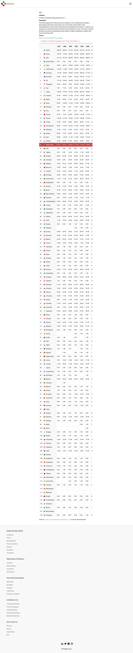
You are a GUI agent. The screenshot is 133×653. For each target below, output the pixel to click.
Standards (10, 550)
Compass (9, 588)
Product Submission (13, 607)
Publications (10, 591)
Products (9, 547)
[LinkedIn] (62, 644)
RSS (8, 635)
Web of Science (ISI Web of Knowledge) (51, 38)
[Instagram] (72, 644)
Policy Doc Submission (13, 613)
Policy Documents (12, 544)
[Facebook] (69, 644)
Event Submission (12, 610)
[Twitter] (65, 644)
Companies (10, 535)
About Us (9, 626)
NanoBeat (10, 585)
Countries (9, 563)
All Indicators (11, 572)
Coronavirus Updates (13, 594)
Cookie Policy (11, 632)
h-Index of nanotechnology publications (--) (57, 519)
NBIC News (10, 582)
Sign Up (9, 629)
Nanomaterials (11, 541)
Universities (10, 553)
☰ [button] (130, 3)
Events (9, 538)
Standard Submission (13, 616)
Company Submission (13, 604)
